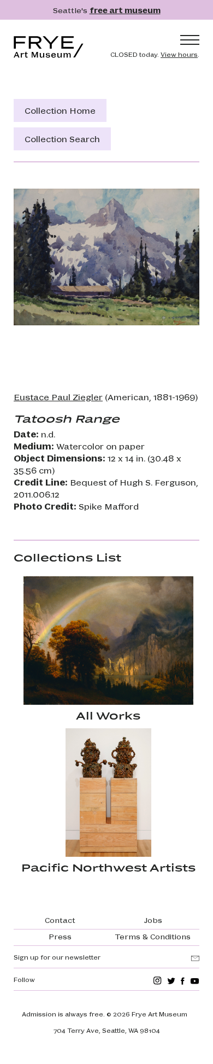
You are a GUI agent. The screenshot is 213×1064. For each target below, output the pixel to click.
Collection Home (60, 110)
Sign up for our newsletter (57, 957)
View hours (179, 54)
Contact (60, 919)
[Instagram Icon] (157, 980)
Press (60, 936)
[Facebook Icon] (183, 980)
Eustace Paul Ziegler (58, 396)
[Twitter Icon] (171, 980)
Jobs (153, 919)
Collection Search (62, 138)
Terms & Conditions (153, 936)
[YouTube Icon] (194, 980)
